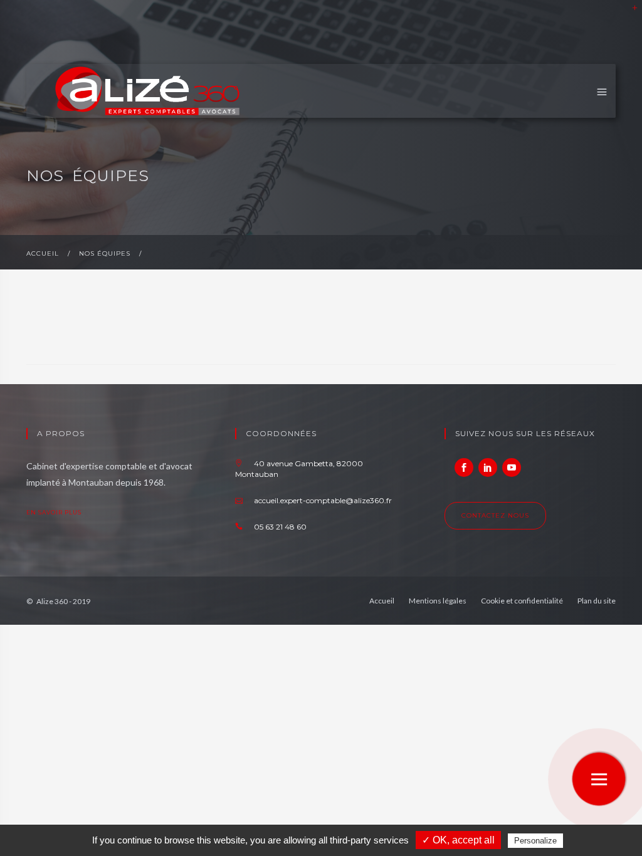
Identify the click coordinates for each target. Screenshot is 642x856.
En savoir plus (54, 512)
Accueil (42, 253)
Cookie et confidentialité (522, 600)
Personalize (535, 840)
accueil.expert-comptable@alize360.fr (322, 500)
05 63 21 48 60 (279, 526)
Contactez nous (495, 515)
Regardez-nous (511, 467)
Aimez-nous (464, 467)
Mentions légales (437, 600)
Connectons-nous (487, 467)
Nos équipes (104, 253)
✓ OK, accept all (458, 840)
